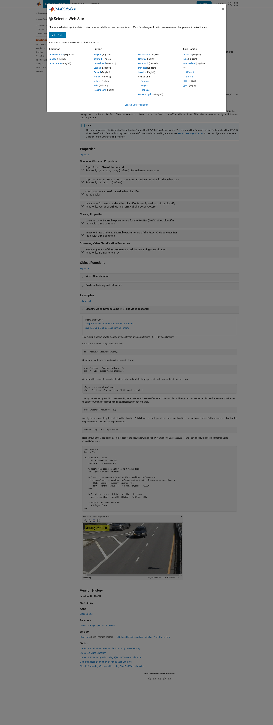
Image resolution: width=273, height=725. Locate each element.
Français (145, 90)
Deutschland (100, 63)
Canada (53, 59)
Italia (96, 85)
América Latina (56, 54)
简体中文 (190, 72)
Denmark (98, 59)
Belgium (97, 54)
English (144, 85)
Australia (187, 54)
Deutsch (145, 81)
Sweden (142, 72)
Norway (142, 59)
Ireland (97, 81)
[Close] (223, 9)
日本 (185, 81)
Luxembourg (100, 90)
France (97, 76)
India (185, 59)
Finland (97, 72)
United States (55, 63)
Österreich (143, 63)
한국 (185, 85)
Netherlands (144, 54)
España (97, 68)
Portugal (142, 68)
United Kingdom (146, 94)
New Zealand (189, 63)
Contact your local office (136, 105)
